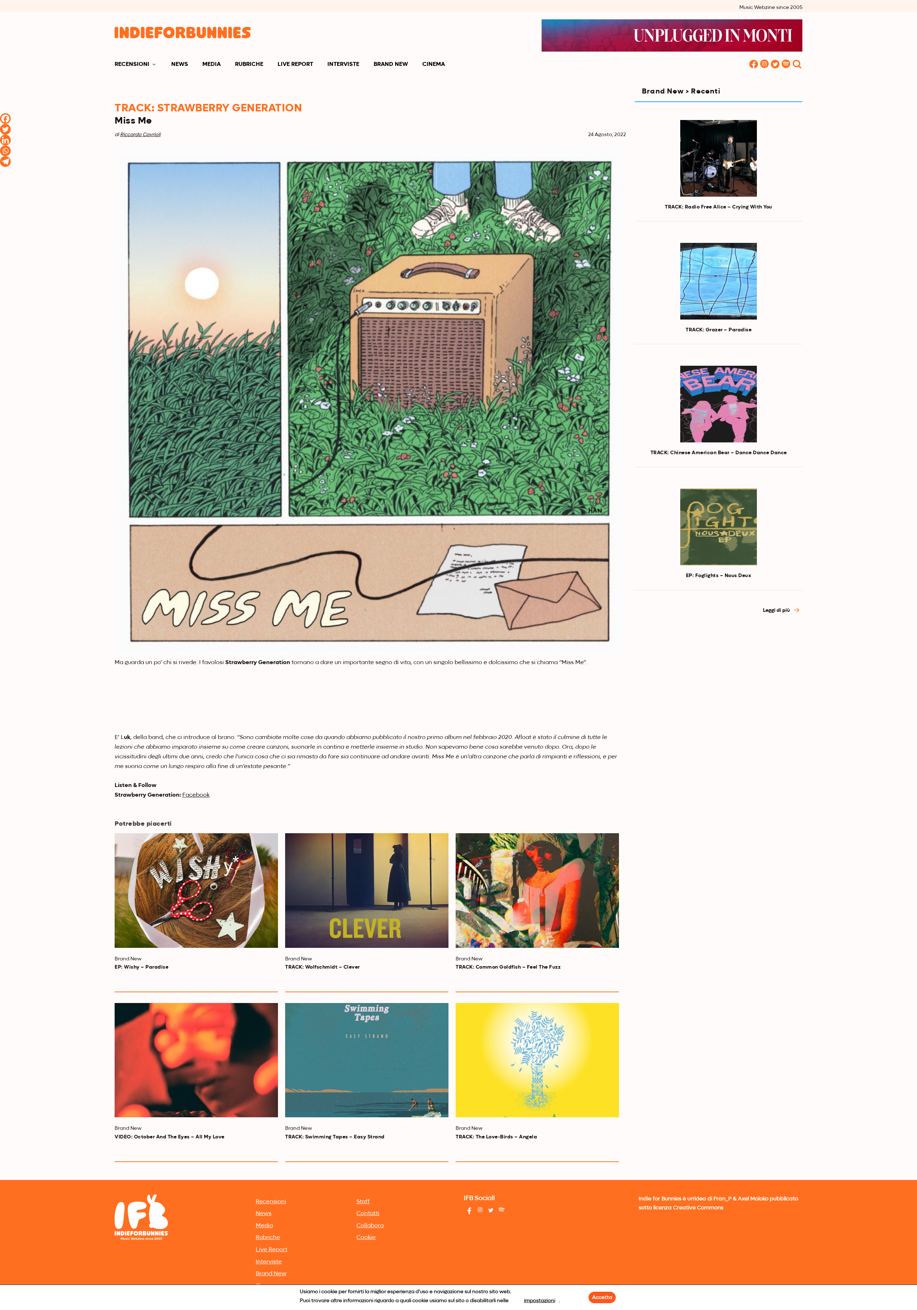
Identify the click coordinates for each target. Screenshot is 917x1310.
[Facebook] (5, 118)
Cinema (433, 64)
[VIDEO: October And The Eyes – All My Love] (196, 1060)
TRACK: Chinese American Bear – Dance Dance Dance (718, 452)
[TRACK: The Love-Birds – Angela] (537, 1060)
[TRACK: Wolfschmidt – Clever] (366, 890)
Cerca (797, 65)
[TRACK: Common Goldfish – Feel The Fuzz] (537, 890)
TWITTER (775, 65)
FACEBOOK (753, 65)
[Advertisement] (718, 684)
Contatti (367, 1214)
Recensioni (132, 64)
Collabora (370, 1226)
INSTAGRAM (764, 65)
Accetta (602, 1297)
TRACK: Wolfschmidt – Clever (322, 967)
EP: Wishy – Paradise (141, 967)
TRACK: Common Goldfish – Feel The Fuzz (508, 967)
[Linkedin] (5, 140)
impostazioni (539, 1300)
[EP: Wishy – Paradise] (196, 890)
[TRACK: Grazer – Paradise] (718, 281)
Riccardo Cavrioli (140, 134)
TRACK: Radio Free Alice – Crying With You (718, 207)
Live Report (295, 64)
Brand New (391, 64)
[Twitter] (5, 129)
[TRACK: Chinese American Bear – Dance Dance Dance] (718, 404)
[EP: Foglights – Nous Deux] (718, 527)
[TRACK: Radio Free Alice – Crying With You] (718, 158)
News (179, 64)
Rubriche (249, 64)
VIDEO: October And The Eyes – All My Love (170, 1136)
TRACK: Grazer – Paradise (719, 329)
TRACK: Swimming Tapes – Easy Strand (335, 1136)
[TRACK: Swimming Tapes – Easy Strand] (366, 1060)
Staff (363, 1202)
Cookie (366, 1238)
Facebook (196, 795)
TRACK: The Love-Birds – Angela (496, 1136)
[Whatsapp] (5, 150)
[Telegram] (5, 161)
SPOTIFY (786, 65)
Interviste (343, 64)
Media (211, 64)
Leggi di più (777, 610)
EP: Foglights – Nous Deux (719, 575)
